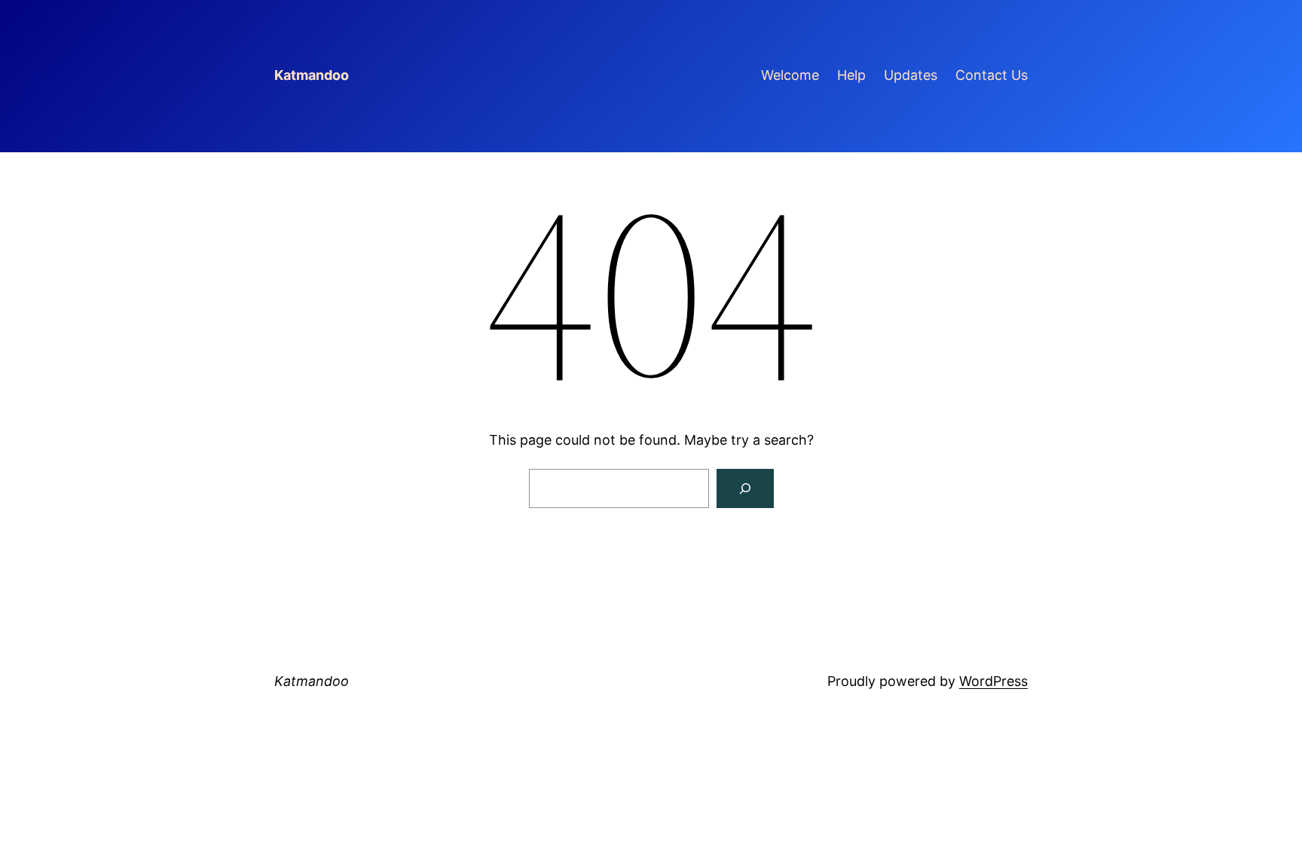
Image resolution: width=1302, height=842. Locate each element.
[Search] (745, 488)
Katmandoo (311, 75)
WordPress (993, 681)
